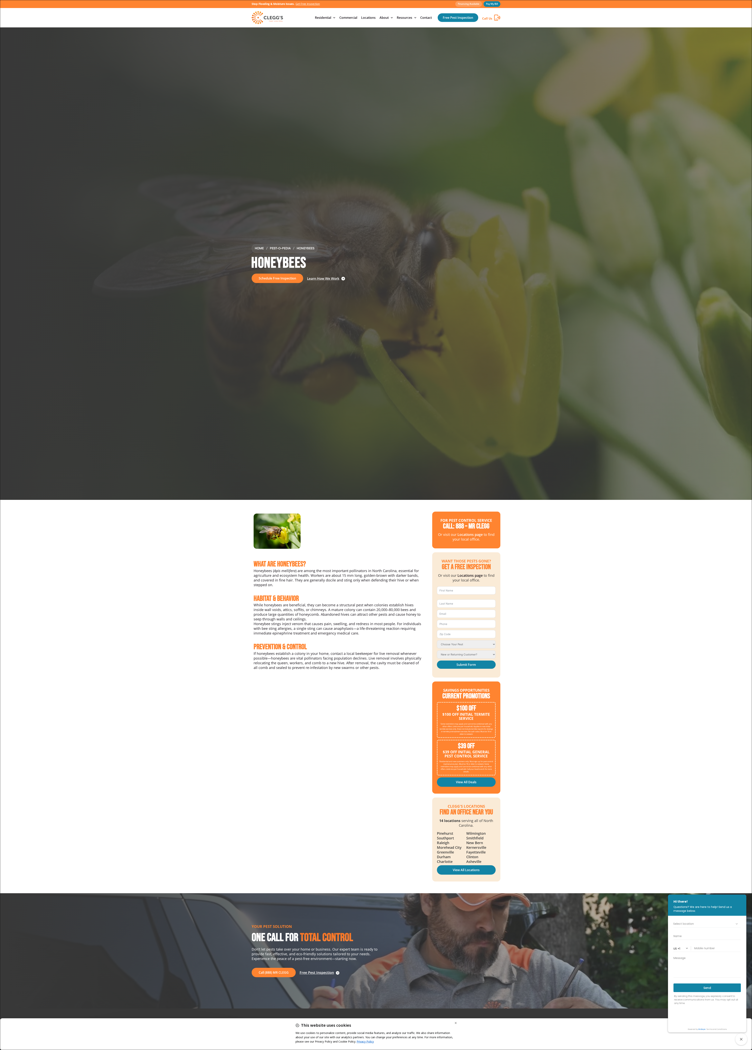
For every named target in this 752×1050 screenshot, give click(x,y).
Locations (368, 18)
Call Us (487, 18)
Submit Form (466, 664)
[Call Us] (497, 17)
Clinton (472, 856)
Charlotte (445, 861)
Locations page (470, 534)
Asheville (473, 861)
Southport (445, 838)
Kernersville (476, 847)
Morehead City (449, 847)
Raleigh (443, 842)
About (384, 18)
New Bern (474, 842)
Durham (444, 856)
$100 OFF (466, 708)
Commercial (348, 18)
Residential (323, 18)
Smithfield (475, 838)
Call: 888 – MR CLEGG (466, 526)
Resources (404, 18)
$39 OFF (466, 746)
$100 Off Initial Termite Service (466, 716)
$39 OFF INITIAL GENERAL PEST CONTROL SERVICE (466, 754)
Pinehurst (445, 833)
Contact (426, 18)
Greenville (445, 852)
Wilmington (476, 833)
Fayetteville (476, 852)
